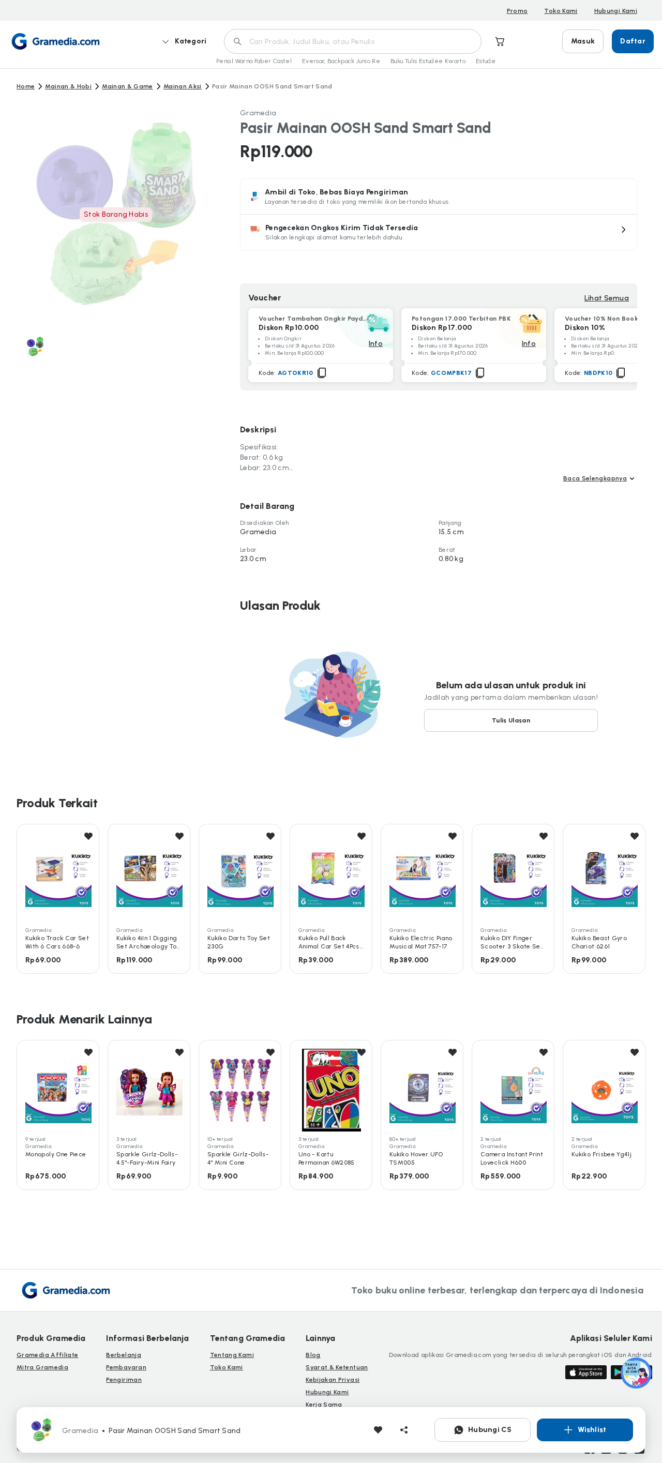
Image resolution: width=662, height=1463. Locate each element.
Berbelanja (123, 1355)
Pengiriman (124, 1379)
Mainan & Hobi (68, 86)
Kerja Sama (324, 1404)
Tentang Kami (232, 1355)
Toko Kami (560, 10)
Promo (517, 10)
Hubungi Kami (615, 10)
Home (26, 86)
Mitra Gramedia (42, 1367)
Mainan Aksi (182, 86)
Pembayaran (126, 1367)
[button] (438, 232)
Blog (313, 1355)
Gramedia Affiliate (47, 1355)
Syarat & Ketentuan (337, 1367)
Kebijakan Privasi (332, 1379)
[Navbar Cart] (500, 41)
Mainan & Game (127, 86)
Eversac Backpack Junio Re (341, 61)
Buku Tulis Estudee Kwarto (427, 61)
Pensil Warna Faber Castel (254, 61)
